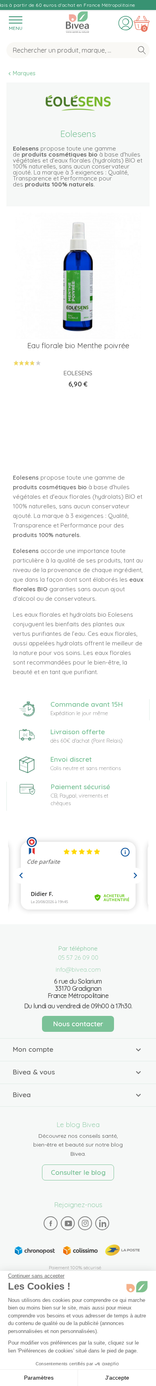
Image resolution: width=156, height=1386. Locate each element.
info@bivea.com (78, 969)
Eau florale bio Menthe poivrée (78, 345)
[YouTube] (68, 1223)
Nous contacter (78, 1023)
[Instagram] (85, 1223)
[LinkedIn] (102, 1223)
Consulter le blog (78, 1172)
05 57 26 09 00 (78, 957)
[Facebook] (50, 1223)
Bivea (77, 21)
